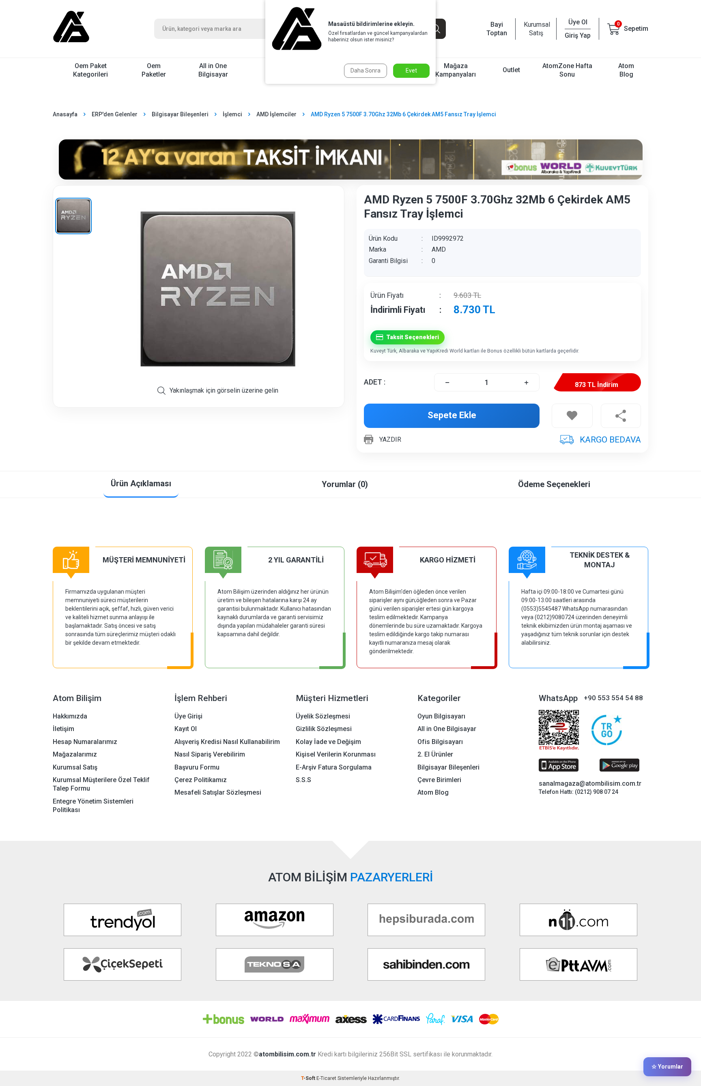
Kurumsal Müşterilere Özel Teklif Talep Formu (101, 784)
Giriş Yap (578, 35)
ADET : (374, 382)
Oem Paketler (154, 70)
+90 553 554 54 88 (613, 698)
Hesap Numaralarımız (85, 742)
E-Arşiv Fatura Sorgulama (334, 767)
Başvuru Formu (196, 767)
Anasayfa (65, 114)
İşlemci (232, 114)
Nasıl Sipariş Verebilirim (209, 754)
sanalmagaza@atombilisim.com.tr (590, 783)
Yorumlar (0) (345, 484)
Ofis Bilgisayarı (440, 742)
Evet (411, 70)
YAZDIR (390, 439)
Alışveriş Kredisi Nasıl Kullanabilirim (227, 742)
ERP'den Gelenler (115, 114)
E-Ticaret (326, 1078)
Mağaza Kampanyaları (455, 70)
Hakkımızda (70, 716)
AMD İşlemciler (276, 114)
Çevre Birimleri (439, 780)
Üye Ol (577, 22)
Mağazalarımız (75, 754)
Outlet (511, 70)
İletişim (63, 729)
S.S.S (303, 780)
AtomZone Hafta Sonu (567, 70)
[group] (217, 289)
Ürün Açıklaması (141, 483)
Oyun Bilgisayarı (441, 716)
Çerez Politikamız (200, 780)
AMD (439, 249)
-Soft (308, 1078)
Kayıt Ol (185, 729)
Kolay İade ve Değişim (328, 742)
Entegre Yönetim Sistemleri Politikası (93, 805)
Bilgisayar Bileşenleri (180, 114)
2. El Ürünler (435, 754)
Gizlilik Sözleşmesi (324, 729)
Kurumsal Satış (536, 29)
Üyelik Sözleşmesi (323, 716)
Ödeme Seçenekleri (554, 484)
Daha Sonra (365, 70)
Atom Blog (626, 70)
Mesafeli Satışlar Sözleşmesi (217, 792)
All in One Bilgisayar (213, 70)
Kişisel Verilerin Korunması (336, 754)
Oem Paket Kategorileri (90, 70)
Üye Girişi (188, 716)
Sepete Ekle (452, 415)
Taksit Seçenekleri (412, 337)
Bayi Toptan (496, 29)
